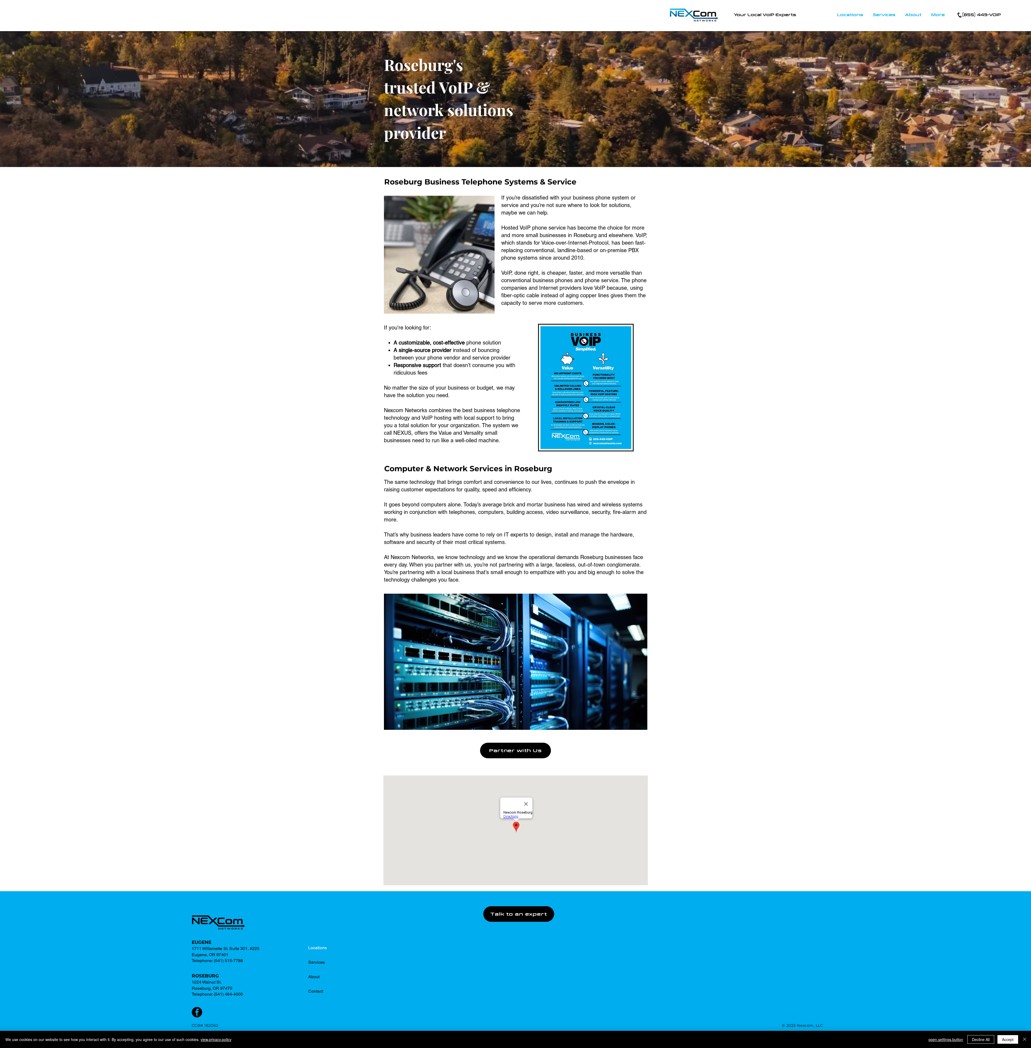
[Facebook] (197, 1012)
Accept (1008, 1039)
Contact (315, 991)
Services (316, 962)
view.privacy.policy (216, 1039)
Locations (317, 947)
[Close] (1024, 1039)
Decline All (981, 1039)
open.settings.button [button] (945, 1039)
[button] (850, 15)
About (314, 976)
